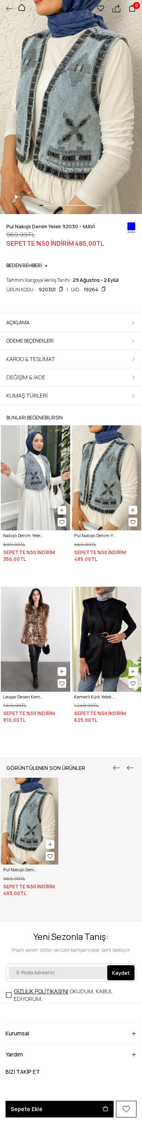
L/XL (22, 742)
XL (29, 915)
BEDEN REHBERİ (24, 265)
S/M (7, 742)
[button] (41, 205)
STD (79, 742)
